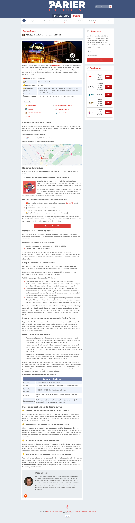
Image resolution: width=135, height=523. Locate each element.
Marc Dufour (41, 473)
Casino (76, 16)
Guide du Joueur (94, 21)
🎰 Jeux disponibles (62, 109)
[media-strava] (25, 496)
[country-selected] (67, 516)
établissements (56, 65)
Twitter (89, 511)
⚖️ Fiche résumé (61, 113)
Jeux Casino (64, 21)
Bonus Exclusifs (49, 21)
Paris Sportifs (61, 16)
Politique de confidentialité (71, 511)
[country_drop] (69, 516)
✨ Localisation (30, 105)
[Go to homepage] (24, 21)
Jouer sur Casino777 (52, 226)
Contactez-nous (82, 511)
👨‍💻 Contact (29, 109)
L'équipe (61, 511)
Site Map (94, 511)
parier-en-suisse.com (52, 511)
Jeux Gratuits (79, 21)
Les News (108, 21)
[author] (23, 35)
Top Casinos (35, 21)
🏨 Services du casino (33, 113)
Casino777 (69, 203)
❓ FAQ (27, 116)
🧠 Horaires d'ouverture (63, 105)
